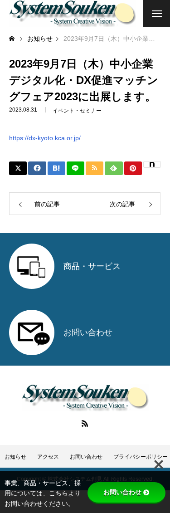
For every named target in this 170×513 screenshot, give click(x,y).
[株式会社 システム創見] (72, 13)
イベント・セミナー (77, 110)
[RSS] (85, 423)
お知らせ (15, 457)
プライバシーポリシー (140, 457)
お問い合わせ (86, 457)
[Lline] (75, 168)
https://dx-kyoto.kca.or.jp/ (45, 138)
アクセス (48, 457)
